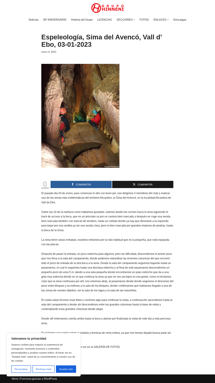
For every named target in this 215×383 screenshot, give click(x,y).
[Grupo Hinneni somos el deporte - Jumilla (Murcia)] (107, 8)
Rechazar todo (43, 369)
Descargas (179, 19)
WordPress (50, 378)
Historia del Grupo (82, 19)
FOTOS (144, 19)
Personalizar (21, 369)
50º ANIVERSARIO (54, 19)
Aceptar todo (66, 369)
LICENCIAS (104, 19)
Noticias (33, 19)
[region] (44, 354)
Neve (15, 378)
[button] (134, 19)
